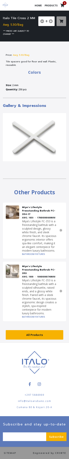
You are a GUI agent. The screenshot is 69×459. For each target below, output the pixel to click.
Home (38, 5)
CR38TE (60, 453)
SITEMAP (10, 453)
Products (51, 5)
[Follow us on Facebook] (29, 384)
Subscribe (56, 437)
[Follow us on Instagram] (39, 384)
